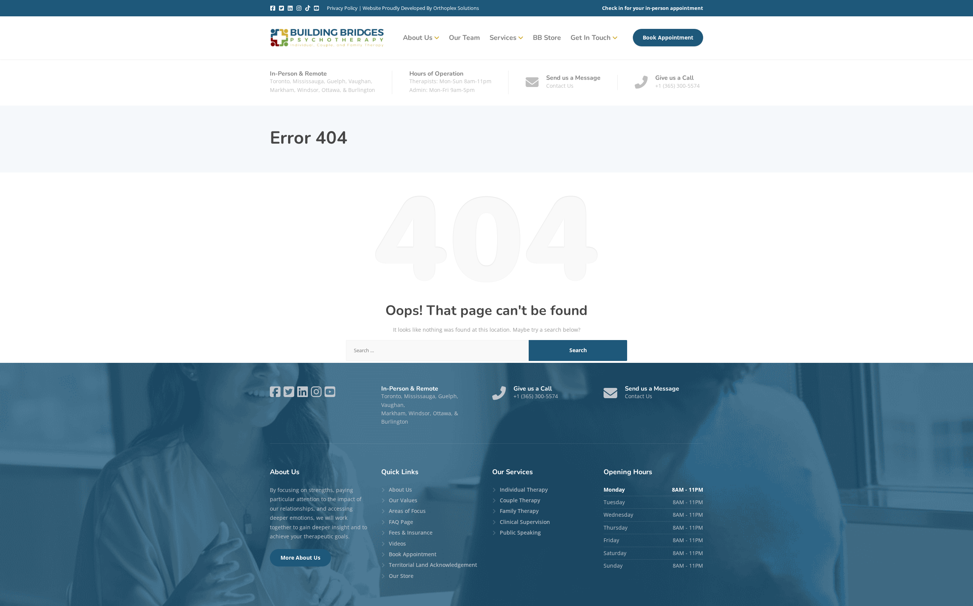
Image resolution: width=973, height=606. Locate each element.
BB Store (547, 37)
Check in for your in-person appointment (652, 8)
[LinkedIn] (290, 8)
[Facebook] (272, 8)
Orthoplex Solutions (456, 8)
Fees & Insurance (411, 532)
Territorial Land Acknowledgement (433, 564)
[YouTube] (316, 8)
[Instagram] (298, 8)
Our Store (401, 575)
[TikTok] (307, 8)
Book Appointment (668, 37)
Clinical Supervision (525, 521)
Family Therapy (519, 510)
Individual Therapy (524, 489)
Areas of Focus (407, 510)
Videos (397, 543)
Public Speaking (520, 532)
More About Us (300, 557)
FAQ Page (401, 521)
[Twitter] (281, 8)
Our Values (403, 500)
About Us (418, 37)
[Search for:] (437, 350)
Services (503, 37)
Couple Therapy (520, 500)
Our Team (464, 37)
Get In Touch (590, 37)
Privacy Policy (342, 8)
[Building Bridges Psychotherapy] (327, 37)
